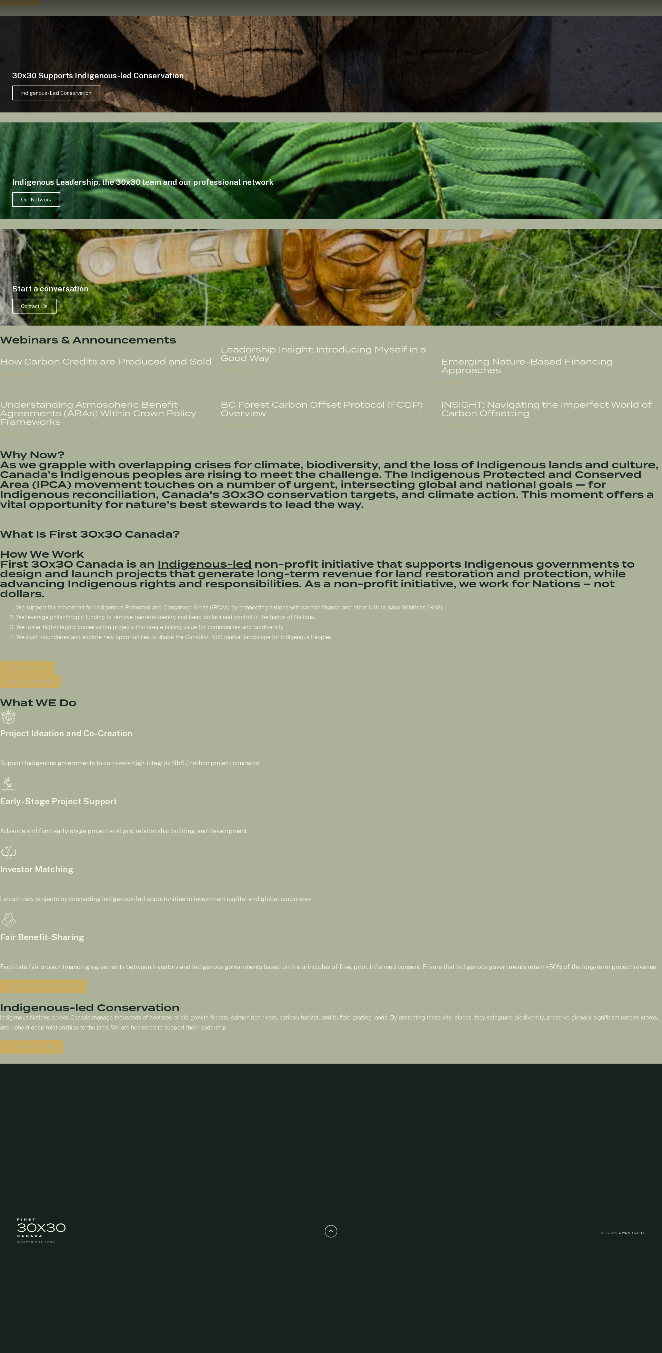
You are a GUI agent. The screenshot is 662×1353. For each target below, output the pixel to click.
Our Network (36, 199)
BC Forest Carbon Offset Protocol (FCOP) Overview (322, 409)
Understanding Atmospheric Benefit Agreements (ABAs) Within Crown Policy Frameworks (98, 413)
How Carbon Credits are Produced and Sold (106, 361)
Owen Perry (632, 1232)
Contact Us (34, 306)
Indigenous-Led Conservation (56, 93)
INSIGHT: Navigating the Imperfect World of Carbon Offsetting (546, 409)
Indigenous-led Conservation (90, 1008)
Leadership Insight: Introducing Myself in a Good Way (323, 354)
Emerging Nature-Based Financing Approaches (527, 366)
